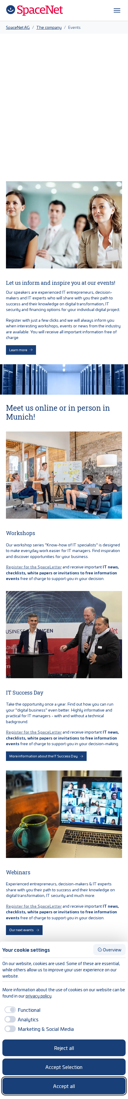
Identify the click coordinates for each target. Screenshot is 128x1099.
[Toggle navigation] (117, 10)
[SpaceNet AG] (34, 10)
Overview (112, 950)
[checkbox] (21, 1009)
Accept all (64, 1086)
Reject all (64, 1048)
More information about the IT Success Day (43, 756)
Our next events (21, 930)
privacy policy (38, 996)
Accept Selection (64, 1067)
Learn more (18, 350)
